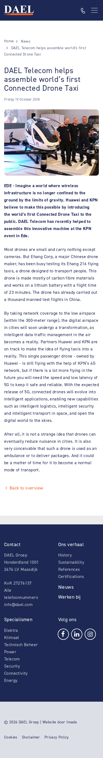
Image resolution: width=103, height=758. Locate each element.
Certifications (71, 576)
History (65, 555)
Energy (10, 680)
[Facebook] (63, 634)
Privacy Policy (56, 737)
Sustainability (71, 562)
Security (12, 666)
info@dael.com (18, 604)
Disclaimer (31, 737)
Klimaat (11, 637)
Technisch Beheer (21, 645)
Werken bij (69, 597)
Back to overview (26, 488)
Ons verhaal (71, 544)
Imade (71, 722)
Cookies (11, 737)
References (69, 569)
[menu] (95, 10)
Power (10, 652)
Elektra (11, 630)
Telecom (12, 659)
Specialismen (18, 619)
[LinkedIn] (77, 634)
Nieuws (66, 587)
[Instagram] (90, 634)
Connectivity (16, 673)
